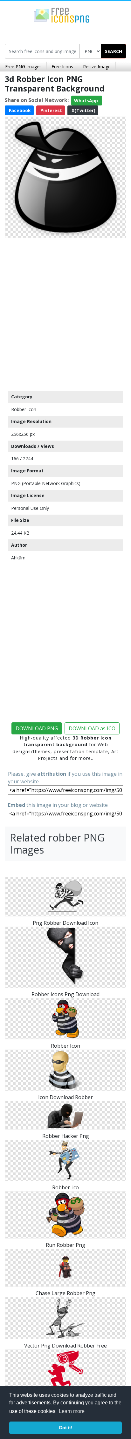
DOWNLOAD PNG (37, 728)
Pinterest (50, 110)
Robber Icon (23, 409)
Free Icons (62, 67)
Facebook (19, 110)
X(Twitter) (82, 110)
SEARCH (113, 51)
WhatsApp (86, 101)
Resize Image (97, 67)
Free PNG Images (23, 67)
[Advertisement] (65, 312)
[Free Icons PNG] (62, 14)
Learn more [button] (72, 1411)
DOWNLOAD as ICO (92, 728)
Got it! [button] (65, 1427)
